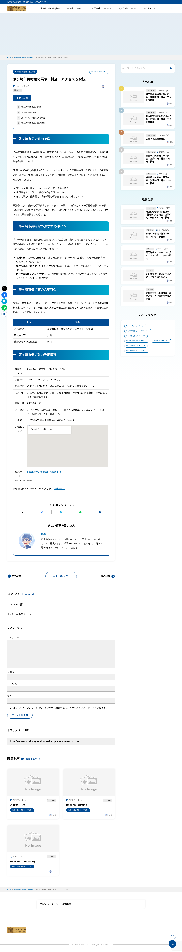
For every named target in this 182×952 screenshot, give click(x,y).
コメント (13, 637)
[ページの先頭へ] (172, 944)
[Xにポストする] (22, 512)
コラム (169, 8)
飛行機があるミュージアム (137, 350)
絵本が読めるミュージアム (137, 341)
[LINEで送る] (80, 512)
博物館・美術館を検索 (50, 8)
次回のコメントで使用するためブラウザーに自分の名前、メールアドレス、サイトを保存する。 (59, 707)
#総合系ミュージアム (99, 72)
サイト (10, 695)
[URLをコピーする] (99, 512)
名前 (11, 672)
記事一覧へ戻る (61, 576)
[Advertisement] (91, 34)
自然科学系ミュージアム (128, 8)
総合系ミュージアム (152, 8)
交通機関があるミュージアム (138, 331)
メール (12, 684)
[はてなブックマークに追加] (61, 512)
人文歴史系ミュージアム (101, 8)
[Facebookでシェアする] (41, 512)
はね (43, 533)
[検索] (171, 68)
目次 (22, 98)
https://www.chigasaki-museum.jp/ (44, 472)
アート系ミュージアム (75, 8)
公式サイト (59, 488)
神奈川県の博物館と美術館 (25, 72)
